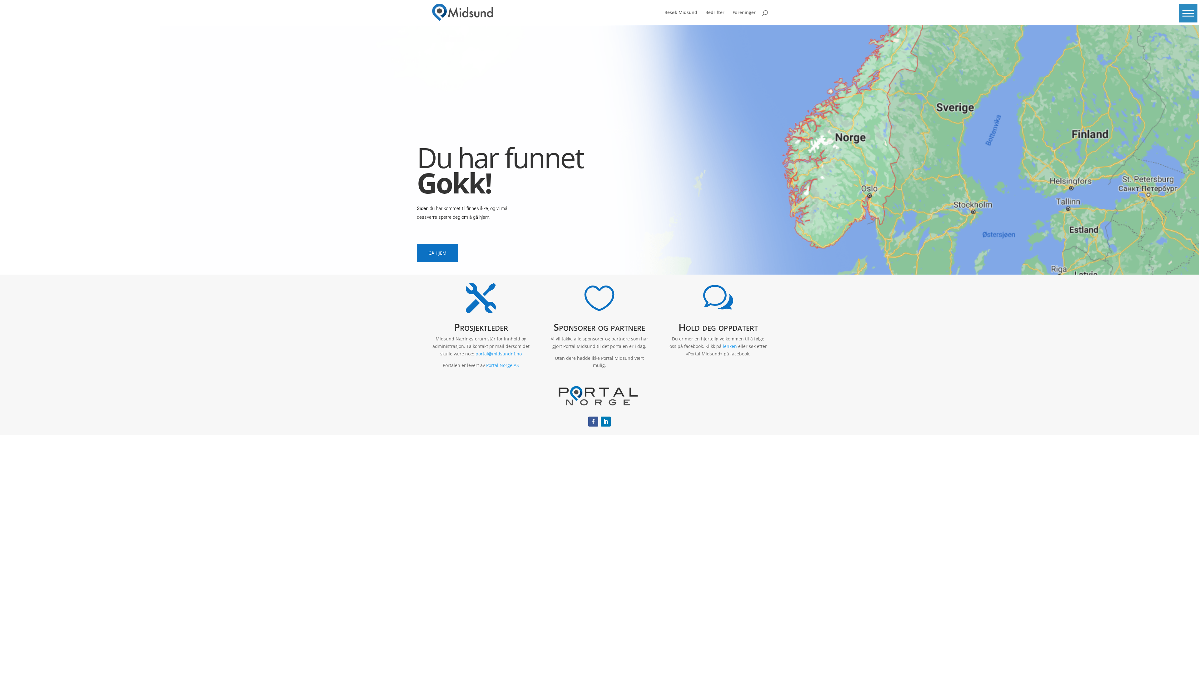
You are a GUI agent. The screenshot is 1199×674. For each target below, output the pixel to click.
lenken (730, 346)
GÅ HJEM (437, 253)
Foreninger (744, 12)
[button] (1188, 13)
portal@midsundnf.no (499, 354)
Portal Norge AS (502, 365)
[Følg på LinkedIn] (606, 422)
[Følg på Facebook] (593, 422)
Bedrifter (714, 12)
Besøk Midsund (680, 12)
